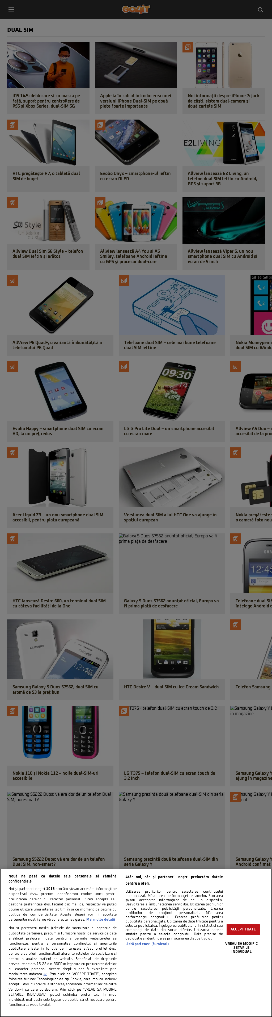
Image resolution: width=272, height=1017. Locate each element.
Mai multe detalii (100, 919)
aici (45, 974)
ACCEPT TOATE (243, 929)
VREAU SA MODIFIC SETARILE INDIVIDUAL (241, 948)
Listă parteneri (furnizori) (147, 944)
